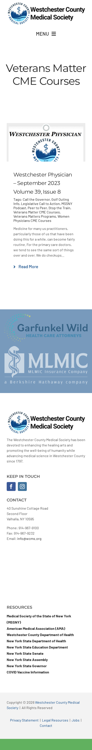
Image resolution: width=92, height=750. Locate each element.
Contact (46, 725)
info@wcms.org (29, 538)
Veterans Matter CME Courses (36, 212)
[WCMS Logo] (46, 4)
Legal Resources (55, 720)
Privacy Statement (24, 720)
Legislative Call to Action (40, 203)
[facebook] (11, 486)
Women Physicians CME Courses (41, 218)
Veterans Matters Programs (34, 216)
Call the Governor (36, 199)
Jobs (75, 720)
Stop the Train (59, 208)
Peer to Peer (37, 208)
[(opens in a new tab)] (46, 126)
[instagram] (22, 486)
